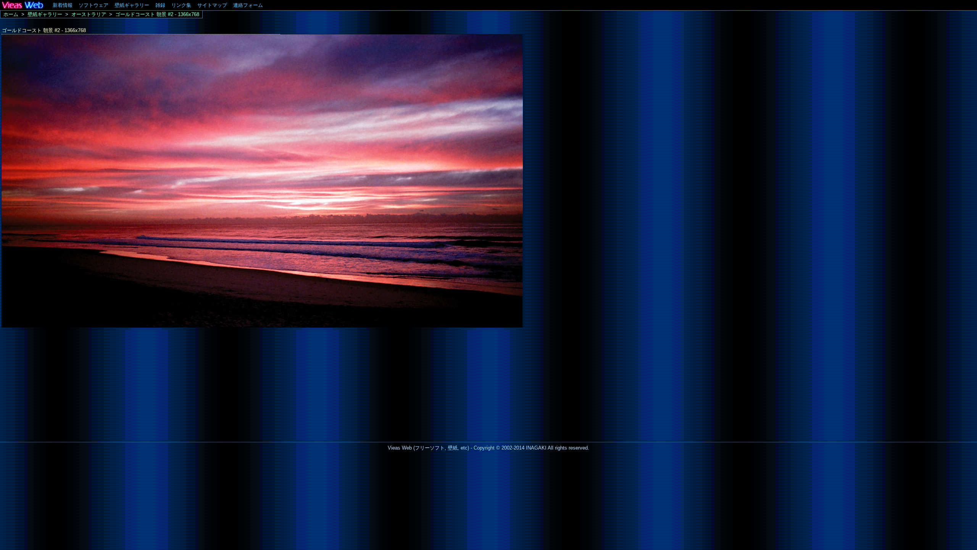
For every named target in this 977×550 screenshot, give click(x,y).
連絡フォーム (248, 5)
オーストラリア (88, 14)
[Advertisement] (64, 382)
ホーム (10, 14)
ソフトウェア (93, 5)
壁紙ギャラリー (131, 5)
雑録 (160, 5)
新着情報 (63, 5)
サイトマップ (212, 5)
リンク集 (181, 5)
